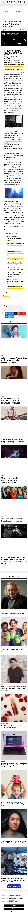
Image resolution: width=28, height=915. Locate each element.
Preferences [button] (17, 901)
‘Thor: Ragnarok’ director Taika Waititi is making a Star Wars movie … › (15, 281)
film (5, 308)
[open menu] (3, 2)
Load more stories (14, 886)
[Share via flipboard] (24, 313)
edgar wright (19, 305)
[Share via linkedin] (6, 316)
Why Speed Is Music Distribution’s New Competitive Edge (9, 480)
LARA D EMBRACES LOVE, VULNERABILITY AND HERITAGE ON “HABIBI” (12, 400)
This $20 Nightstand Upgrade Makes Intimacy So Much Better (13, 726)
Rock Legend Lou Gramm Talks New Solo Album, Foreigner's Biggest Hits (12, 612)
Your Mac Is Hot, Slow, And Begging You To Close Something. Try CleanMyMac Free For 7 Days (14, 764)
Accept (14, 905)
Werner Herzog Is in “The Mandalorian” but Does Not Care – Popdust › (15, 238)
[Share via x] (15, 313)
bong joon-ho (12, 305)
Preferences (14, 911)
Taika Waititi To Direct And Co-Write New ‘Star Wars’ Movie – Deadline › (14, 274)
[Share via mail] (12, 316)
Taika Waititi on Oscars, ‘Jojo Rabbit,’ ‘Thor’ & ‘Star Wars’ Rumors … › (15, 253)
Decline (14, 908)
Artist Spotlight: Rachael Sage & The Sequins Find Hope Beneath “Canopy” (14, 360)
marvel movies (8, 310)
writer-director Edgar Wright (12, 217)
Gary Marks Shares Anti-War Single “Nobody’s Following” (13, 440)
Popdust (5, 10)
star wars (14, 310)
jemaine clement (19, 308)
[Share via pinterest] (21, 313)
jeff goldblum (11, 308)
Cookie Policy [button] (11, 900)
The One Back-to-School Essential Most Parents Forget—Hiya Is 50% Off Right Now (13, 803)
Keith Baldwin (8, 29)
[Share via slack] (9, 316)
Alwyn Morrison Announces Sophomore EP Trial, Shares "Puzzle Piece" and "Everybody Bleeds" (14, 560)
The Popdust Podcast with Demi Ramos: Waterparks (12, 520)
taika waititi (20, 310)
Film (10, 10)
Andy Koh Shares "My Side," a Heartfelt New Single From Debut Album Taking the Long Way (13, 688)
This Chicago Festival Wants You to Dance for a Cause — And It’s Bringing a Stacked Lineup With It (13, 880)
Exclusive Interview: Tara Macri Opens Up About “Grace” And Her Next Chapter (14, 842)
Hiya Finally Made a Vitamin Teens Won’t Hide (12, 650)
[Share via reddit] (18, 313)
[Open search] (24, 2)
